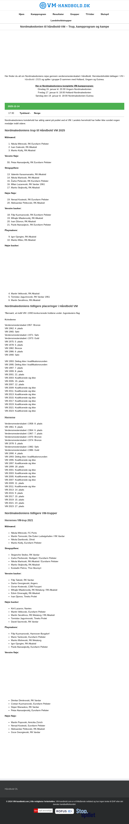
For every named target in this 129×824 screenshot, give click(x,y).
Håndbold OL (11, 789)
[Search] (76, 20)
